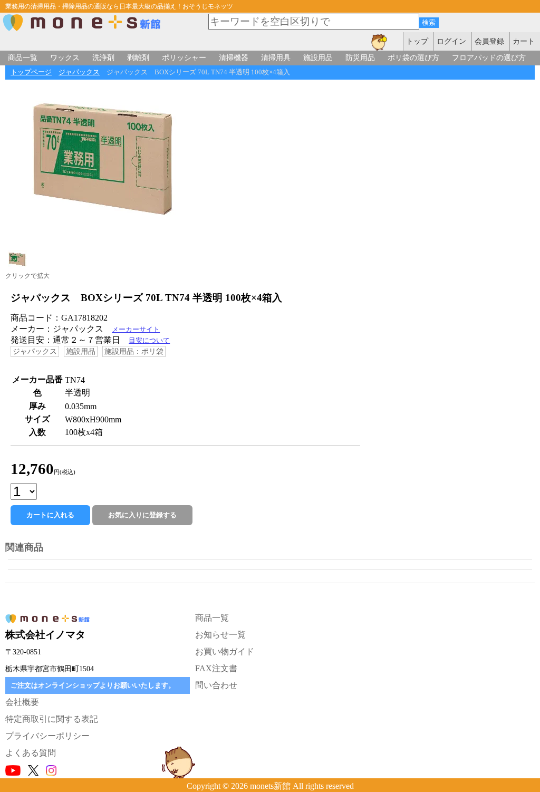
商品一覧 (22, 57)
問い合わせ (216, 685)
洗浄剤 (103, 57)
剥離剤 (138, 57)
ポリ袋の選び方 (413, 57)
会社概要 (22, 702)
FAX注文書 (216, 668)
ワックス (65, 57)
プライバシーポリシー (47, 735)
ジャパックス (79, 72)
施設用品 (318, 57)
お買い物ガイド (224, 651)
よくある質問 (30, 752)
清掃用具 (276, 57)
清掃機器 (233, 57)
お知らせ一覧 (220, 634)
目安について (149, 340)
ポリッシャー (184, 57)
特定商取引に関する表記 (51, 718)
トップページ (31, 72)
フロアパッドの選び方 (489, 57)
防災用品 (360, 57)
